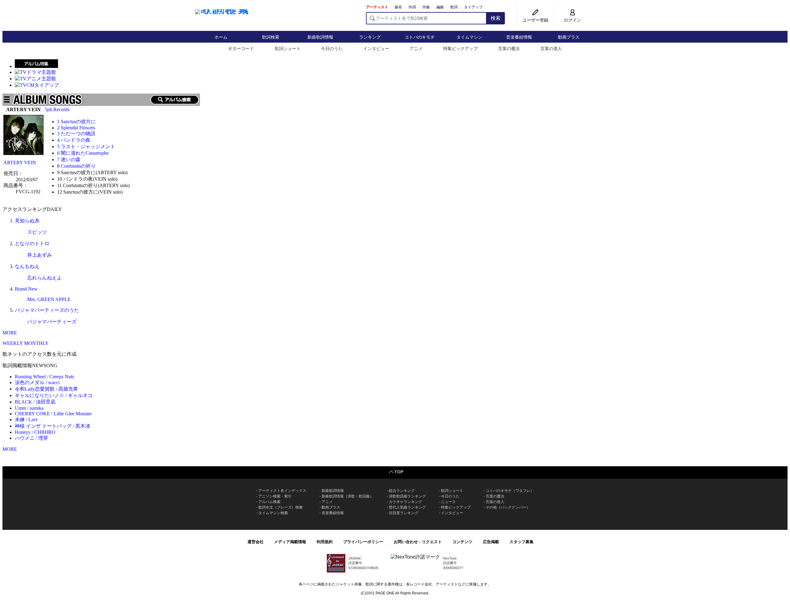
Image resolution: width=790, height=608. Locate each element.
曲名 (398, 7)
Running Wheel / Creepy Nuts (44, 376)
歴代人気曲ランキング (407, 507)
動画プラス (569, 37)
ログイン (572, 20)
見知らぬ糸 (27, 220)
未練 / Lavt (26, 419)
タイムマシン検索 (273, 513)
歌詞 (454, 7)
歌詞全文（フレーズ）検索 (280, 507)
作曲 (426, 7)
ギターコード (241, 48)
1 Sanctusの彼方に (76, 121)
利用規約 (325, 541)
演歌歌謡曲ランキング (407, 496)
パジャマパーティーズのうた (47, 310)
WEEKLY (12, 343)
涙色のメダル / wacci (37, 382)
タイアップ (473, 7)
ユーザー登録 (535, 20)
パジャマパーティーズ (52, 321)
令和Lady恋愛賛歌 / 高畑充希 (46, 389)
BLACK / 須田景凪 (35, 402)
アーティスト (377, 7)
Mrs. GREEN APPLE (49, 299)
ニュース (448, 502)
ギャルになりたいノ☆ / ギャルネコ (54, 395)
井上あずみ (39, 255)
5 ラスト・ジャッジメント (86, 146)
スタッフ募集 (521, 541)
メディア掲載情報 (290, 541)
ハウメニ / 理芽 (31, 438)
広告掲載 (491, 541)
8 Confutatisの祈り (76, 166)
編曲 (440, 7)
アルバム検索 (269, 502)
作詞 (412, 7)
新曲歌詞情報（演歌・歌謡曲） (347, 496)
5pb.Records (57, 109)
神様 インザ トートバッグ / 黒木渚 (52, 426)
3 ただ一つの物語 (76, 133)
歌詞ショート (288, 48)
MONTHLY (36, 343)
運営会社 (255, 541)
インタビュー (376, 48)
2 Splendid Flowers (76, 127)
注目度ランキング (403, 513)
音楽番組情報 (519, 37)
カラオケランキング (405, 502)
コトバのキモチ (420, 37)
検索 (496, 18)
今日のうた (332, 48)
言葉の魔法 (509, 48)
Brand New (26, 288)
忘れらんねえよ (44, 277)
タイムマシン (469, 37)
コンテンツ (462, 541)
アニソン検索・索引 (275, 496)
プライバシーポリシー (363, 541)
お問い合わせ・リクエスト (418, 541)
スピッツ (37, 232)
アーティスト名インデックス (282, 490)
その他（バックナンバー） (508, 507)
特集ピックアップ (460, 48)
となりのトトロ (32, 243)
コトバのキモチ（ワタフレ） (510, 490)
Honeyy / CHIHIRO (35, 432)
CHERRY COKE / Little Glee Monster (53, 413)
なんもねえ (27, 266)
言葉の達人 (551, 48)
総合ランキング (402, 490)
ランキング (370, 37)
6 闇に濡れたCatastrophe (83, 153)
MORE (9, 332)
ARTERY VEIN (19, 162)
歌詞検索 (270, 37)
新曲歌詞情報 (320, 37)
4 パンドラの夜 (73, 140)
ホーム (220, 37)
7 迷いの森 (69, 159)
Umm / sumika (29, 408)
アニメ (416, 48)
